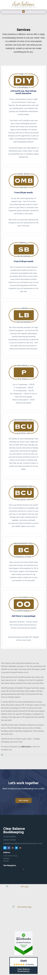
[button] (23, 11)
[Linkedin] (16, 847)
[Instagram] (12, 847)
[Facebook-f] (8, 847)
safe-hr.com (26, 747)
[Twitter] (5, 847)
